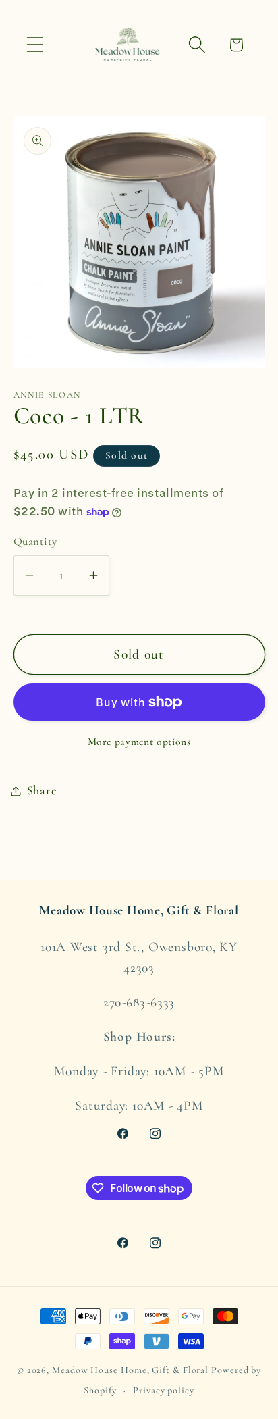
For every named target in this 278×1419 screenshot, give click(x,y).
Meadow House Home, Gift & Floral (130, 1370)
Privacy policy (163, 1390)
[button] (35, 45)
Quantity (35, 541)
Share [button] (42, 790)
